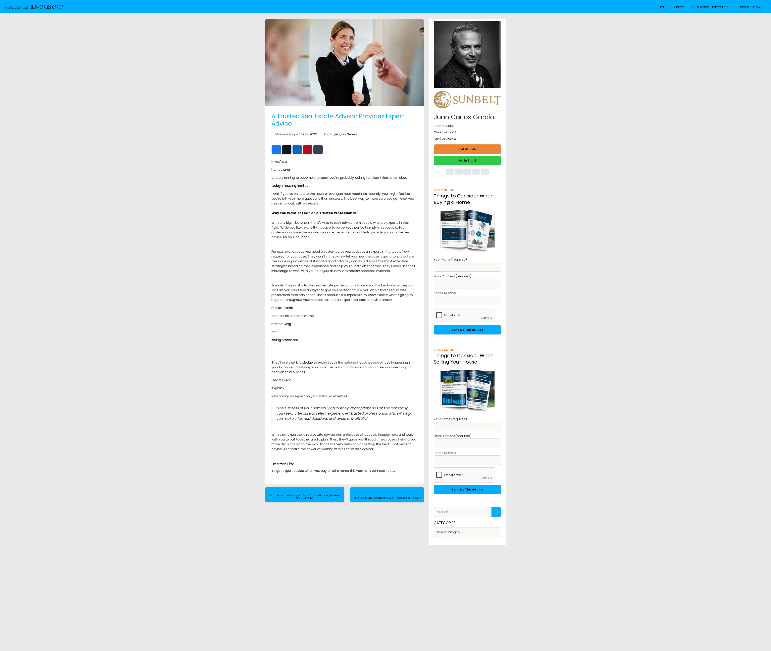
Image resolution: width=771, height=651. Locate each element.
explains (277, 388)
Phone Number (445, 293)
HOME (663, 7)
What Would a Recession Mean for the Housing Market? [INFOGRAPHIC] (304, 497)
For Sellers (349, 134)
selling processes (284, 340)
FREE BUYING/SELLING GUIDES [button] (709, 7)
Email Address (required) (452, 276)
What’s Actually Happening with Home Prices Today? (387, 498)
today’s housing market (289, 185)
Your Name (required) (450, 259)
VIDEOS (679, 7)
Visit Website (467, 149)
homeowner (280, 169)
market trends (282, 308)
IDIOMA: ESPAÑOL (751, 7)
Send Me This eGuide (467, 330)
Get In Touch (467, 160)
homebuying (281, 324)
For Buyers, (332, 134)
